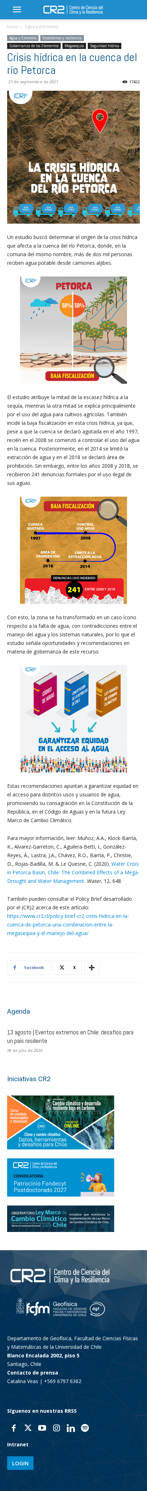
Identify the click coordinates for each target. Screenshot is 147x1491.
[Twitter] (27, 1429)
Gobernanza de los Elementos (34, 45)
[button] (16, 9)
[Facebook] (13, 1429)
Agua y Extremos (41, 27)
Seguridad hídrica (104, 45)
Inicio (12, 27)
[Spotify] (85, 1429)
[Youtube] (42, 1429)
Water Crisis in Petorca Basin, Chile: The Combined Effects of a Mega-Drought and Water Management (73, 872)
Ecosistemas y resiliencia (62, 37)
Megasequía (74, 45)
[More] (91, 967)
